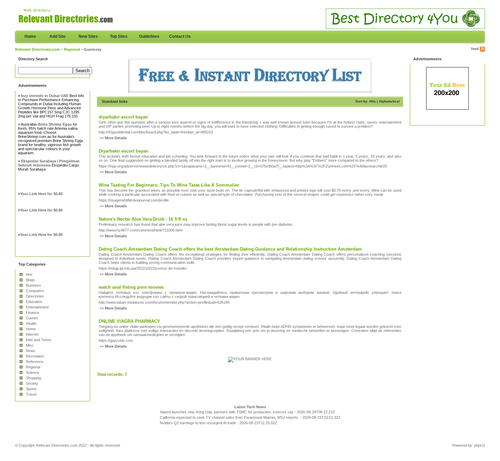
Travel (31, 394)
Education (34, 302)
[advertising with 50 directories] (250, 359)
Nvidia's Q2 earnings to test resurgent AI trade (198, 423)
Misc (30, 345)
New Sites (88, 36)
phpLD (479, 445)
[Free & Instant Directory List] (249, 91)
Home (30, 36)
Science (32, 372)
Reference (34, 362)
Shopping (33, 378)
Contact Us (180, 36)
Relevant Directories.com (37, 49)
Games (32, 318)
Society (32, 383)
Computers (35, 291)
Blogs (30, 280)
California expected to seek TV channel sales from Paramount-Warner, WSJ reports (229, 417)
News (30, 351)
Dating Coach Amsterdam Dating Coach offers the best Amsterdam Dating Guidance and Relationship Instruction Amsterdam (230, 249)
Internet (32, 334)
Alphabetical (389, 101)
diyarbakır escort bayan (123, 117)
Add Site (57, 36)
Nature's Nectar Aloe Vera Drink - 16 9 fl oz (143, 219)
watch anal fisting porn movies (131, 287)
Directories (35, 296)
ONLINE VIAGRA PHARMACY (129, 321)
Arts (29, 274)
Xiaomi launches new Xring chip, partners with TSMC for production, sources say (227, 412)
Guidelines (149, 36)
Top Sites (119, 36)
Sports (31, 389)
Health (31, 323)
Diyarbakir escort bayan (123, 151)
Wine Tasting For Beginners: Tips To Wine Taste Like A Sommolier (169, 185)
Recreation (35, 356)
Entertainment (37, 307)
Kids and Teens (38, 340)
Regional (72, 49)
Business (33, 285)
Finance (32, 313)
